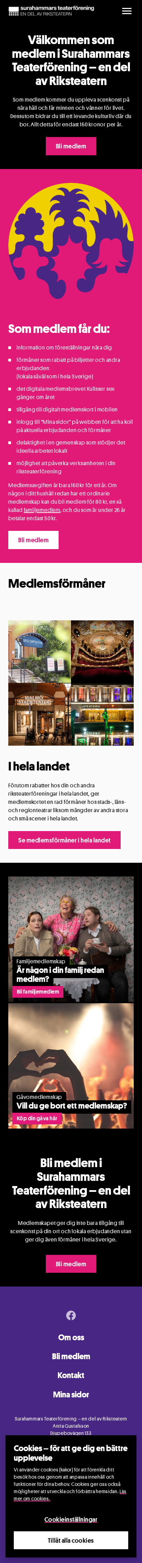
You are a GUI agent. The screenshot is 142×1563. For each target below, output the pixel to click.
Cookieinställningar (70, 1519)
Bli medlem (71, 146)
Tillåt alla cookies (71, 1540)
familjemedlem (42, 510)
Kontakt (71, 1375)
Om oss (71, 1337)
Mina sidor (71, 1394)
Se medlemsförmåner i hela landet (64, 840)
